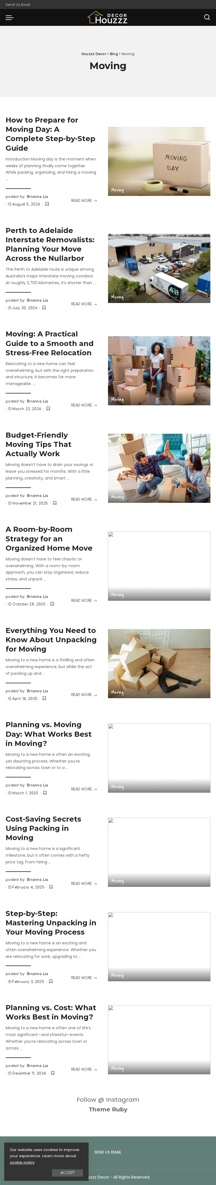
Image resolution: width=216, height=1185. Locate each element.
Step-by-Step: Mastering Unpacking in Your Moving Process (51, 922)
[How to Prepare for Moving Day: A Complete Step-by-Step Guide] (159, 161)
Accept (67, 1173)
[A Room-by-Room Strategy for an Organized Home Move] (159, 566)
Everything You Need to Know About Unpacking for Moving (51, 639)
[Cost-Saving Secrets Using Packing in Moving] (159, 852)
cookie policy (22, 1162)
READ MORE (81, 201)
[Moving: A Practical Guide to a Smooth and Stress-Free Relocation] (159, 370)
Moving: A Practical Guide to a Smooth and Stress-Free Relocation (50, 343)
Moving (117, 190)
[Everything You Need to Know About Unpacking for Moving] (159, 663)
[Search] (207, 17)
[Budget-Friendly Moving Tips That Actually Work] (159, 468)
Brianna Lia (37, 197)
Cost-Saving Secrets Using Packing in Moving (43, 828)
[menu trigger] (11, 17)
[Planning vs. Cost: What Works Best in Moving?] (159, 1039)
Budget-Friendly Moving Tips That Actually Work (38, 444)
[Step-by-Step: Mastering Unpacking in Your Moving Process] (159, 946)
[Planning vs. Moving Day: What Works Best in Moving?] (159, 758)
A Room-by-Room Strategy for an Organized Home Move (49, 538)
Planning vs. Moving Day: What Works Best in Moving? (49, 733)
